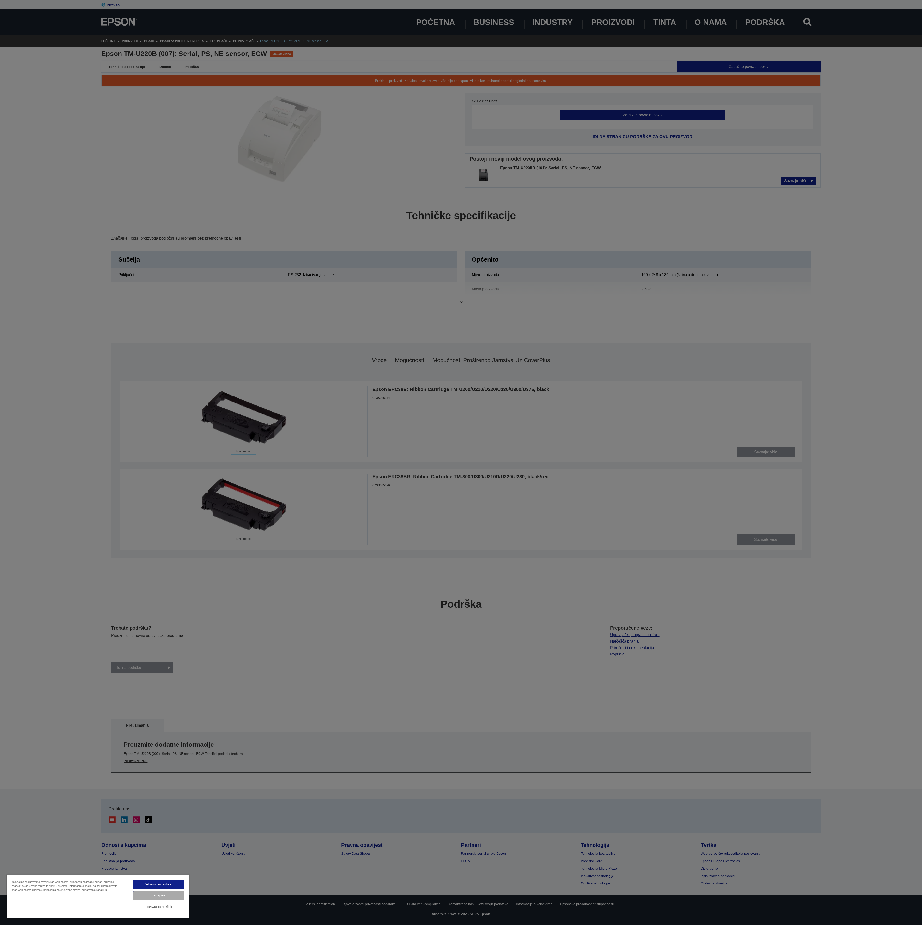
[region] (98, 896)
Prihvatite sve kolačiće (159, 884)
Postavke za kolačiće (159, 906)
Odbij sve (159, 895)
